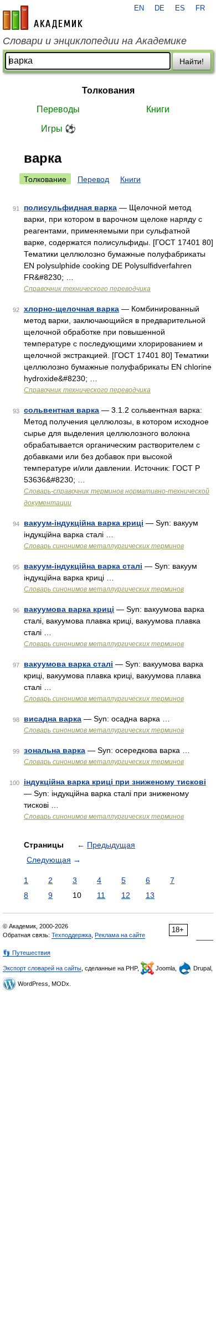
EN (139, 8)
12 (125, 895)
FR (200, 8)
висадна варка (52, 718)
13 (150, 895)
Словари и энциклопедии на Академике (95, 40)
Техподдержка (71, 935)
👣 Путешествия (26, 952)
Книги (157, 109)
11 (101, 895)
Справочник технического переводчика (87, 289)
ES (180, 8)
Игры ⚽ (58, 128)
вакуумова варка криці (69, 609)
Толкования (108, 90)
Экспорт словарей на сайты (42, 968)
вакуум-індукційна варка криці (83, 522)
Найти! (191, 61)
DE (159, 8)
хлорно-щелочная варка (71, 308)
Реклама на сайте (120, 935)
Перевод (93, 179)
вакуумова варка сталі (68, 663)
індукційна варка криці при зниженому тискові (115, 781)
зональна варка (54, 750)
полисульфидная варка (70, 207)
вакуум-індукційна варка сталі (83, 566)
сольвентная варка (61, 410)
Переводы (58, 109)
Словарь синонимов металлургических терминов (104, 546)
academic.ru (43, 18)
